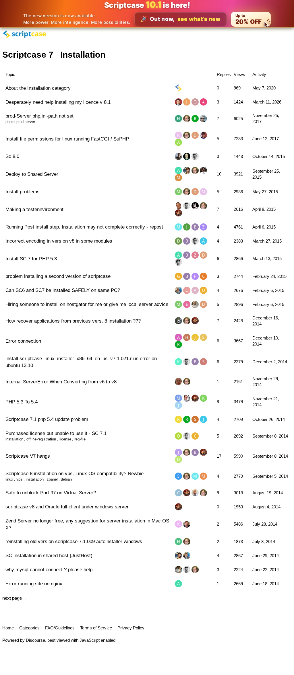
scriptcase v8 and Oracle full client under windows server (67, 507)
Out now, (180, 19)
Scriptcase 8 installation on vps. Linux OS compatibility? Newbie (74, 473)
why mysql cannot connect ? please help (48, 569)
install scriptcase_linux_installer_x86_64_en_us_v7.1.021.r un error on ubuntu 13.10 (81, 362)
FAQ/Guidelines (60, 627)
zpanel (52, 479)
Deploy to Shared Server (31, 174)
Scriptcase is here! (147, 4)
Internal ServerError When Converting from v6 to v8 (61, 382)
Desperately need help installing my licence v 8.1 (58, 102)
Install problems (22, 191)
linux (9, 479)
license (65, 439)
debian (66, 479)
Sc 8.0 (12, 156)
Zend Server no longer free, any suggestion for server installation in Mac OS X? (87, 524)
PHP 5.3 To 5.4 (21, 402)
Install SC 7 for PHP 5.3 (31, 259)
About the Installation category (38, 88)
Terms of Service (96, 627)
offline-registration (41, 439)
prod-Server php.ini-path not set (39, 116)
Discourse (35, 640)
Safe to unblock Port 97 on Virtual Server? (50, 492)
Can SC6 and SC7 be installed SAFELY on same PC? (62, 290)
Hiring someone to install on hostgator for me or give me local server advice (86, 304)
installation (14, 439)
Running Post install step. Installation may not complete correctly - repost (84, 227)
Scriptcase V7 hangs (27, 456)
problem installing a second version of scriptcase (58, 276)
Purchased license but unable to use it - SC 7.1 (56, 433)
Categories (29, 627)
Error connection (23, 341)
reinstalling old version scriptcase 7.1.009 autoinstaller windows (73, 541)
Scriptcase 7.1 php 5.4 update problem (46, 419)
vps (19, 479)
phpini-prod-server (20, 122)
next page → (14, 598)
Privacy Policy (130, 627)
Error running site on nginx (33, 583)
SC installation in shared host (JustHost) (48, 555)
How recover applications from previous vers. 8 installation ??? (73, 321)
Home (8, 627)
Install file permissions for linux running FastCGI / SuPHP (67, 139)
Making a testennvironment (34, 209)
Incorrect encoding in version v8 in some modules (58, 241)
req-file (80, 439)
